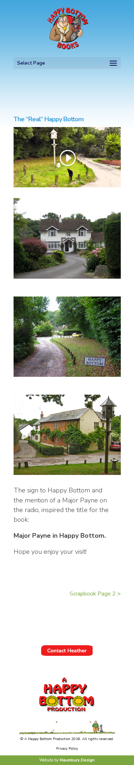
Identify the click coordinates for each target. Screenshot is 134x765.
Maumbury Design (77, 760)
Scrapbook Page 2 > (95, 594)
